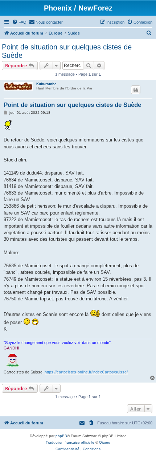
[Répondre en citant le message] (135, 89)
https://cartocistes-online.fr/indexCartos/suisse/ (86, 372)
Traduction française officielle (70, 442)
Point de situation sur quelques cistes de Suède (67, 51)
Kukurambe (46, 84)
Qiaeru (104, 442)
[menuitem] (19, 22)
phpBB (61, 436)
